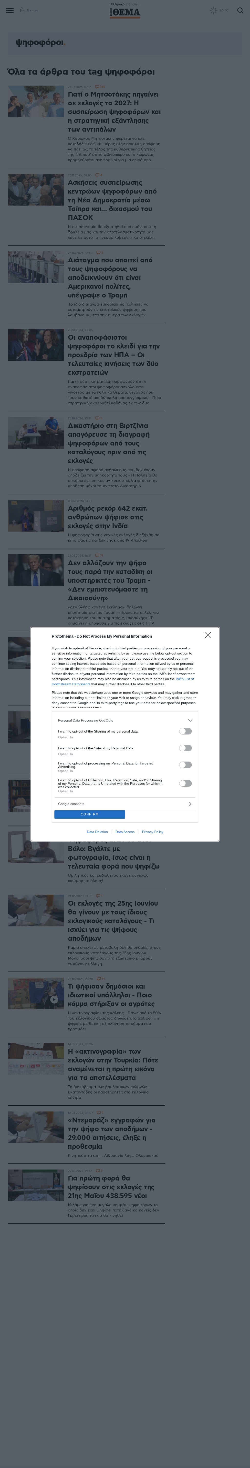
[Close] (209, 636)
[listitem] (125, 720)
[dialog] (125, 734)
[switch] (185, 731)
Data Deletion (97, 832)
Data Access (125, 832)
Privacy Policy (152, 832)
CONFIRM (90, 814)
